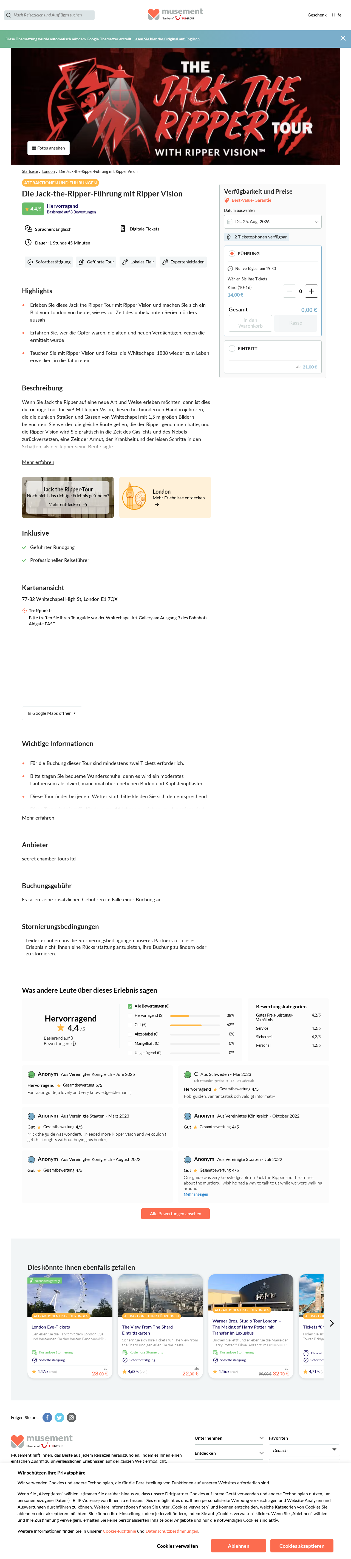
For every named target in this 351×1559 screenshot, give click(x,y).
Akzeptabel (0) (146, 1034)
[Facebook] (46, 1417)
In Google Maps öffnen (50, 713)
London (48, 172)
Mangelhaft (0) (147, 1044)
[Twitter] (58, 1417)
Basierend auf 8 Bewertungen (71, 212)
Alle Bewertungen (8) (152, 1006)
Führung (249, 253)
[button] (273, 253)
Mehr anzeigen (196, 1195)
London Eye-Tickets (51, 1327)
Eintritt (247, 348)
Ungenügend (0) (148, 1053)
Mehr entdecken (65, 504)
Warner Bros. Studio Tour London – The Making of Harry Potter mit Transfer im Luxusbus (247, 1327)
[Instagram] (70, 1417)
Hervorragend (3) (149, 1016)
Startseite (30, 172)
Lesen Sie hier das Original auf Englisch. (167, 38)
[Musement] (175, 15)
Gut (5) (140, 1025)
